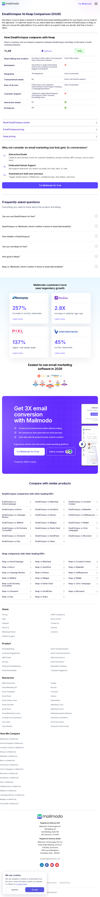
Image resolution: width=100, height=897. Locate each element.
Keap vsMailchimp (43, 561)
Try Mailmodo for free (50, 185)
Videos (53, 696)
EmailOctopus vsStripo (45, 541)
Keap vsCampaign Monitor (13, 572)
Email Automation (57, 662)
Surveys (5, 662)
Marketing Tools (57, 705)
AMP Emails (6, 657)
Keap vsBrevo (8, 567)
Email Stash (6, 709)
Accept (35, 890)
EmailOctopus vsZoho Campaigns (78, 529)
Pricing (4, 615)
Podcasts (54, 692)
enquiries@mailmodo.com (50, 859)
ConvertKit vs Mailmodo (9, 804)
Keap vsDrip (7, 597)
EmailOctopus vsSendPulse (47, 536)
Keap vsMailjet (75, 578)
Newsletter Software (59, 666)
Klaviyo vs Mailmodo (8, 752)
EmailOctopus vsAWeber (13, 522)
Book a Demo (56, 619)
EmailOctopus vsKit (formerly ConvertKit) (14, 529)
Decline (15, 890)
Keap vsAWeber (9, 578)
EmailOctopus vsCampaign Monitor (13, 516)
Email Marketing (8, 649)
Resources (8, 678)
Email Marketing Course (11, 713)
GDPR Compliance (58, 615)
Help (4, 619)
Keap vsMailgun (42, 578)
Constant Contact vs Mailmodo (12, 748)
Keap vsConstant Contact (80, 561)
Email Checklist (8, 705)
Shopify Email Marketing (11, 666)
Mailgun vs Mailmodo (8, 799)
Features (5, 623)
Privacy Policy (51, 883)
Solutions (54, 632)
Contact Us (55, 623)
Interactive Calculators (59, 718)
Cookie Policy (64, 883)
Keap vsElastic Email (44, 583)
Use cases (6, 722)
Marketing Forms (57, 709)
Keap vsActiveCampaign (12, 561)
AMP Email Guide (8, 683)
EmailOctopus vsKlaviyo (45, 515)
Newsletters (55, 700)
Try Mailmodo (85, 3)
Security (54, 628)
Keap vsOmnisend (10, 591)
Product (6, 643)
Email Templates (8, 692)
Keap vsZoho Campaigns (80, 583)
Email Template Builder (59, 649)
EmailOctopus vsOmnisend (13, 536)
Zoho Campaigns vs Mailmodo (12, 769)
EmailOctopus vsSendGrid (46, 509)
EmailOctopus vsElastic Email (47, 528)
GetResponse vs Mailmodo (10, 786)
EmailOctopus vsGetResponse (82, 515)
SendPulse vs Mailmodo (9, 778)
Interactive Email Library (60, 726)
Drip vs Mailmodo (7, 782)
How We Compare (10, 733)
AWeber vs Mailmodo (8, 791)
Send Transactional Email (60, 653)
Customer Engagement (11, 653)
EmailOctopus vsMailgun (46, 522)
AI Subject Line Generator (11, 718)
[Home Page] (10, 4)
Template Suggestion (59, 670)
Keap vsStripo (41, 597)
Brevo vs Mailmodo (7, 760)
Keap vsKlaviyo (42, 572)
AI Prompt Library (57, 722)
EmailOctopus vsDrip (11, 541)
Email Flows (6, 696)
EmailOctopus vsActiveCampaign (9, 503)
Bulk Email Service (58, 657)
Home (5, 609)
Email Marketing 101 (9, 687)
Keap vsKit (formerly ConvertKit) (11, 584)
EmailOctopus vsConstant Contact (80, 503)
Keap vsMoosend (76, 591)
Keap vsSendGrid (43, 567)
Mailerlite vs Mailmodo (8, 756)
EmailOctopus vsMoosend (80, 536)
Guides (53, 683)
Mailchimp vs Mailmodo (9, 739)
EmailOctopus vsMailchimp (46, 502)
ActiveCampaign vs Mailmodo (11, 743)
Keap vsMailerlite (76, 567)
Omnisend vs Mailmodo (9, 765)
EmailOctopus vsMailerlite (80, 509)
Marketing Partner (9, 632)
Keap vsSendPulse (43, 591)
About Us (5, 628)
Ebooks (54, 687)
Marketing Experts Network (61, 713)
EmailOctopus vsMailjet (79, 522)
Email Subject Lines (9, 700)
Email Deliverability (9, 670)
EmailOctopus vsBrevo (12, 509)
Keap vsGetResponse (78, 572)
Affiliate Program (8, 636)
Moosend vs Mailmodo (9, 773)
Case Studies (7, 726)
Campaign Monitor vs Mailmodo (12, 795)
